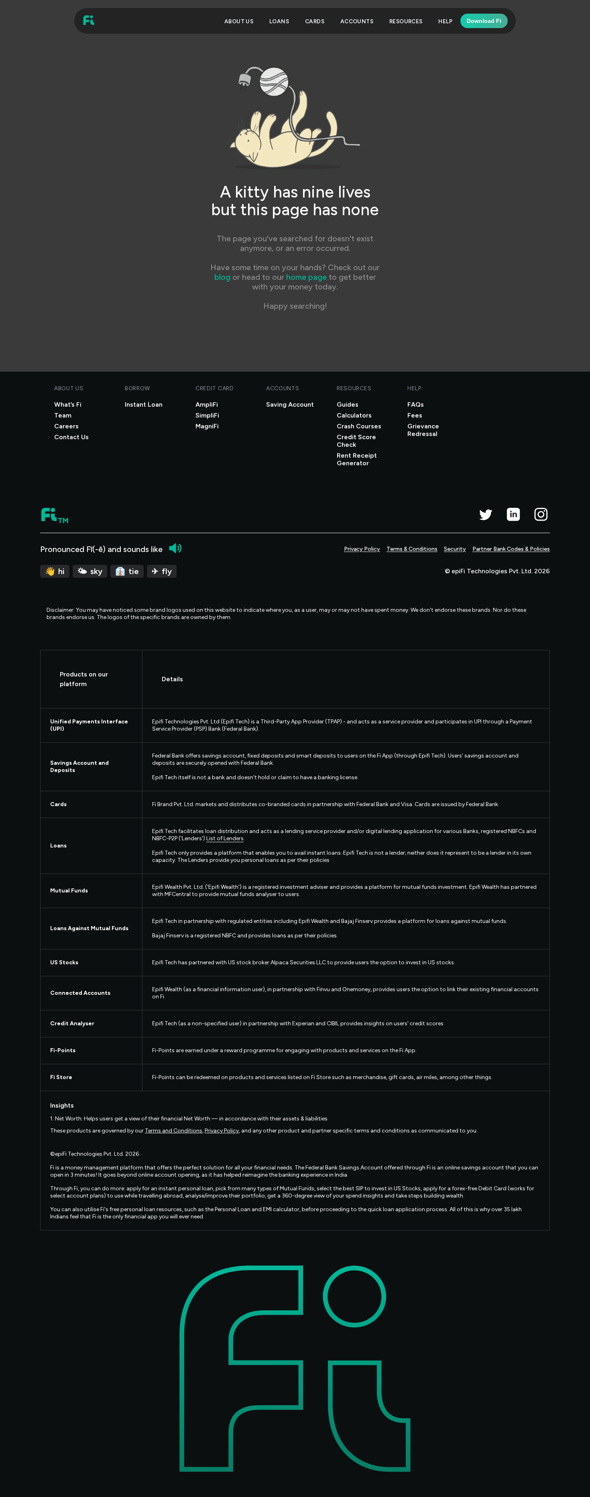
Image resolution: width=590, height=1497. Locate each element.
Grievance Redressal (423, 430)
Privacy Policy (362, 549)
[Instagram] (541, 514)
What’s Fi (67, 404)
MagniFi (207, 426)
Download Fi (484, 21)
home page (306, 277)
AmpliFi (206, 404)
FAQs (415, 404)
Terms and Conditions (173, 1130)
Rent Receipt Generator (357, 459)
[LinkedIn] (513, 514)
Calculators (354, 415)
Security (455, 549)
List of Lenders (225, 838)
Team (62, 415)
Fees (414, 415)
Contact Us (71, 437)
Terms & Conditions (412, 549)
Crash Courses (359, 426)
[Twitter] (485, 514)
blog (223, 277)
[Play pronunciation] (175, 548)
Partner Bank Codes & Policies (511, 549)
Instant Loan (144, 404)
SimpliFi (207, 415)
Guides (347, 404)
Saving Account (290, 404)
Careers (66, 426)
